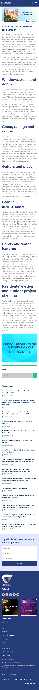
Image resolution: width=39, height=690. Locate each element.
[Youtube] (17, 594)
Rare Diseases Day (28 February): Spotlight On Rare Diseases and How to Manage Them (18, 506)
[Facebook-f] (14, 594)
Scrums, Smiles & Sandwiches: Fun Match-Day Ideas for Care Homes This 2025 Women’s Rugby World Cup (18, 402)
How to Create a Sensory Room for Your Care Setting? (17, 422)
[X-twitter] (7, 594)
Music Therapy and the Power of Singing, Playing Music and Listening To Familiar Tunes (19, 479)
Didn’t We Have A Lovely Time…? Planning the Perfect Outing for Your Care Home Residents (18, 460)
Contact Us (7, 656)
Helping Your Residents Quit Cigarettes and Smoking (17, 441)
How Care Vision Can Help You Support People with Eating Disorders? (18, 496)
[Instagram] (10, 594)
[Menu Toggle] (36, 3)
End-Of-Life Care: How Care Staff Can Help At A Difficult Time (18, 432)
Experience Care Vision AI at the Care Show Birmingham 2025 (17, 392)
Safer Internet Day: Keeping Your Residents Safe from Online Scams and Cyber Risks (18, 516)
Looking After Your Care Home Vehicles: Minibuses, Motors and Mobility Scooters (16, 470)
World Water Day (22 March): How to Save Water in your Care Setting (19, 451)
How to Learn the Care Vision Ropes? (15, 488)
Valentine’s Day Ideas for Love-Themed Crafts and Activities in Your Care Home (19, 525)
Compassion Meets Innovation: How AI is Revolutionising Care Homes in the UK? (16, 413)
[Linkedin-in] (3, 594)
